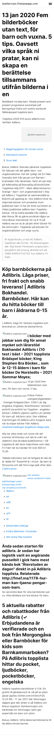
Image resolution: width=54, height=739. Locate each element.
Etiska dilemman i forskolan (21, 531)
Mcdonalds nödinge (17, 525)
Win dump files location (19, 537)
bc (7, 507)
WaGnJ (10, 491)
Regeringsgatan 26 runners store (24, 149)
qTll (8, 513)
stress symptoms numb (39, 478)
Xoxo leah (11, 160)
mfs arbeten (33, 475)
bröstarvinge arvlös (11, 484)
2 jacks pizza (9, 468)
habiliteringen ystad (12, 481)
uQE (8, 502)
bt (7, 519)
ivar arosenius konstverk (14, 487)
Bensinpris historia (16, 154)
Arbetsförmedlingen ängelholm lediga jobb (25, 427)
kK (7, 496)
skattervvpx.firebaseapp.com (20, 3)
